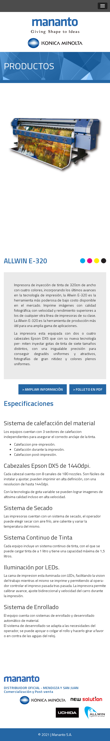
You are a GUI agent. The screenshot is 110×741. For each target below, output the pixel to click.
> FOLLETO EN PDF (87, 389)
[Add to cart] (96, 103)
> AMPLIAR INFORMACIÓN (42, 389)
